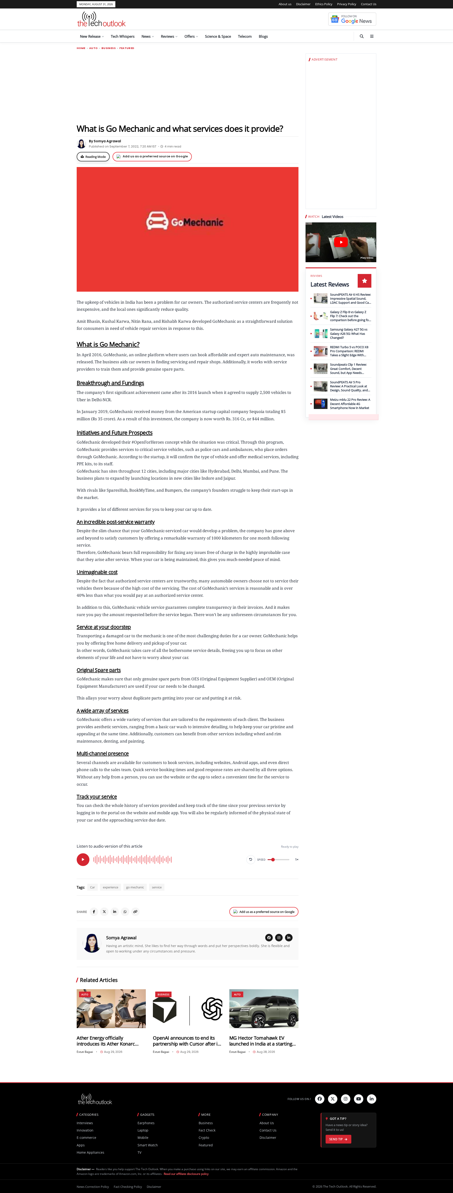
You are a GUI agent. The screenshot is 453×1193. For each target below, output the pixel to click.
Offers (190, 36)
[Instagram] (279, 937)
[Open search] (361, 36)
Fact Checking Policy (128, 1187)
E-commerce (86, 1137)
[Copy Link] (135, 911)
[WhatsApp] (125, 911)
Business (108, 48)
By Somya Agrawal (105, 141)
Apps (81, 1145)
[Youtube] (358, 1099)
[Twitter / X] (104, 911)
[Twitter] (332, 1099)
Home (81, 48)
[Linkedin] (371, 1099)
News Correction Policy (93, 1187)
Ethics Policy (323, 4)
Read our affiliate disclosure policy (186, 1174)
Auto (93, 48)
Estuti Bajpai (85, 1052)
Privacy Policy (346, 4)
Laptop (143, 1130)
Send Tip (336, 1139)
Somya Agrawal (121, 937)
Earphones (146, 1123)
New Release (90, 36)
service (157, 887)
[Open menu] (371, 36)
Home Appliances (90, 1152)
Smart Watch (148, 1145)
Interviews (85, 1123)
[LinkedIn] (114, 911)
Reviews (167, 36)
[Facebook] (94, 911)
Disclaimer (303, 4)
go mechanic (135, 887)
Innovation (85, 1130)
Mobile (143, 1137)
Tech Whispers (122, 36)
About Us (267, 1123)
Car (92, 887)
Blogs (263, 36)
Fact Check (207, 1130)
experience (110, 887)
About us (285, 4)
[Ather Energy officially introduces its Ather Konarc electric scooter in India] (111, 1008)
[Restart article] (250, 859)
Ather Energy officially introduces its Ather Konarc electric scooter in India (106, 1041)
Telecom (245, 36)
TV (139, 1152)
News (146, 36)
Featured (126, 48)
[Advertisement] (187, 86)
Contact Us (368, 4)
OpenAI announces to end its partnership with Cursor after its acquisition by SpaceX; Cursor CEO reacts (187, 1041)
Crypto (204, 1137)
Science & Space (218, 36)
